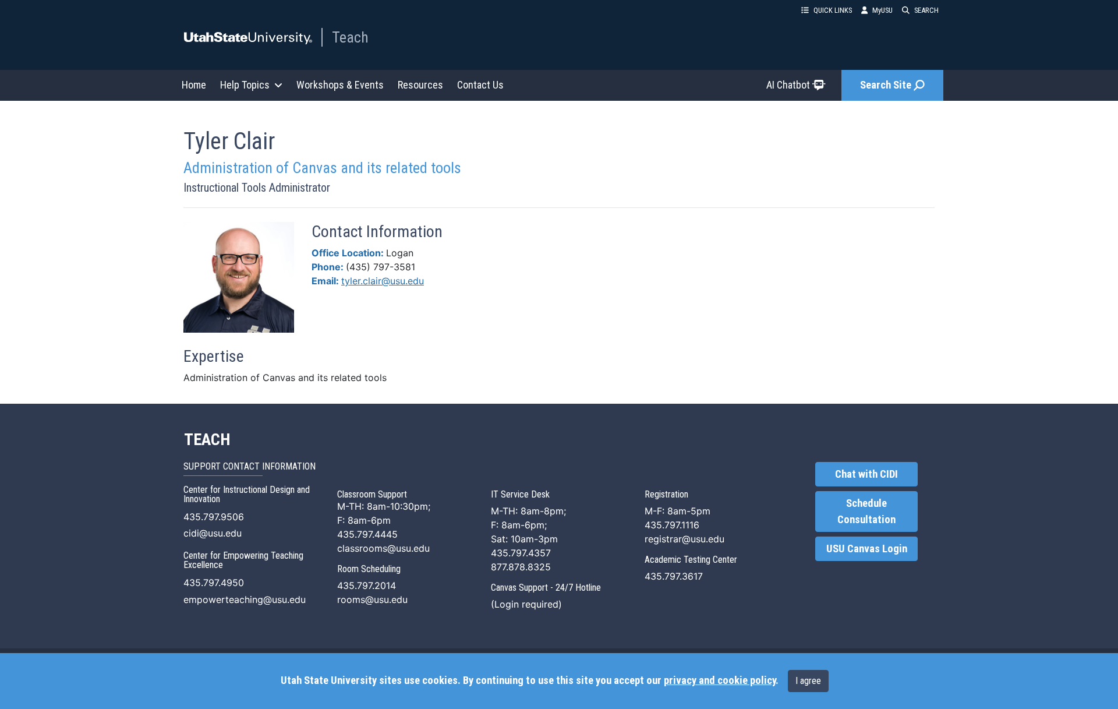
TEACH (207, 440)
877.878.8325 (521, 567)
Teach (350, 37)
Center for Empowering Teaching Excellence (243, 560)
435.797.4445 (367, 534)
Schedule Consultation (866, 511)
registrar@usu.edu (684, 539)
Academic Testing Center (691, 559)
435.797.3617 (674, 576)
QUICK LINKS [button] (832, 10)
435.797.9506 (213, 517)
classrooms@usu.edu (383, 548)
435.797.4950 (213, 582)
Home (194, 85)
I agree (808, 680)
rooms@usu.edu (372, 599)
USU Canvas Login (866, 548)
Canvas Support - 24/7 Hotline (546, 587)
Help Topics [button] (245, 85)
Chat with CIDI (866, 474)
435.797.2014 (366, 585)
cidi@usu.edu (212, 533)
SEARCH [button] (926, 10)
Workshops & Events (340, 85)
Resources (420, 85)
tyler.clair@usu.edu (382, 281)
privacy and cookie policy (720, 680)
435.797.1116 (672, 525)
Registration (666, 494)
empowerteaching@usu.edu (244, 599)
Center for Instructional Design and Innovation (246, 494)
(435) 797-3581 (380, 267)
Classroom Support (372, 494)
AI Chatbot (788, 85)
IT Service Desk (520, 494)
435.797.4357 (521, 553)
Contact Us (480, 85)
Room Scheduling (369, 568)
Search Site (885, 85)
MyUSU (882, 10)
